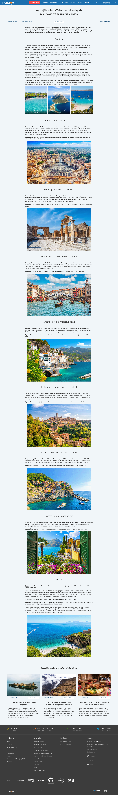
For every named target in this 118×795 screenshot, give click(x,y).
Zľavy (61, 2)
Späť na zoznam (12, 21)
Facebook (92, 760)
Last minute (35, 3)
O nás (8, 741)
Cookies (9, 756)
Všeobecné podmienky (40, 744)
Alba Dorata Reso (43, 72)
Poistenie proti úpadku (66, 744)
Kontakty (86, 2)
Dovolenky (45, 2)
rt (48, 72)
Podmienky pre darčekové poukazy (43, 756)
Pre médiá (9, 762)
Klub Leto (72, 2)
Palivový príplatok (38, 747)
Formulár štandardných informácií (43, 753)
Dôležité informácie (39, 741)
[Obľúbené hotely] (96, 2)
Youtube (92, 764)
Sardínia (27, 45)
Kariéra (80, 2)
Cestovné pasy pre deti (40, 759)
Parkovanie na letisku (39, 770)
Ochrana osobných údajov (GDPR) (16, 759)
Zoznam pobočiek (92, 749)
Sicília (26, 586)
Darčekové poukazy (12, 747)
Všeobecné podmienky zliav (41, 750)
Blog (66, 2)
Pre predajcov (10, 753)
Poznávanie (53, 2)
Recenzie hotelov (38, 762)
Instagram (92, 756)
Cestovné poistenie (65, 741)
